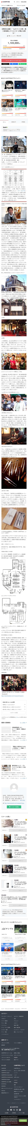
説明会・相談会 (17, 1053)
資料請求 (3, 1045)
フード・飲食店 (4, 1020)
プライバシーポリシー (18, 1087)
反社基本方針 (16, 1093)
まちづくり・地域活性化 (18, 1016)
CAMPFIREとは (17, 1068)
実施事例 (15, 1057)
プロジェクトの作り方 (5, 1057)
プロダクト (3, 1018)
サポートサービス (17, 1055)
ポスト (6, 64)
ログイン (18, 1)
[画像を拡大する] (12, 826)
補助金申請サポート (5, 1092)
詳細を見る (4, 830)
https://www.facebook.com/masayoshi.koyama (12, 696)
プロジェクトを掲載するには (7, 5)
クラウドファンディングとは (7, 1055)
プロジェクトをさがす (9, 1008)
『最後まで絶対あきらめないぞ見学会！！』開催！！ (19, 747)
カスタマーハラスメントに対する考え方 (20, 1096)
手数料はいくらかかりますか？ (9, 704)
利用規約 (15, 1082)
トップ (2, 1008)
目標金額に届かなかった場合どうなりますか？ (12, 707)
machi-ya (3, 1090)
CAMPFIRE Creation (5, 1072)
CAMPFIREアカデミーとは (6, 1053)
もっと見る (22, 722)
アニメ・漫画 (4, 1023)
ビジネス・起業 (4, 1029)
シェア (14, 64)
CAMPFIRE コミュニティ (6, 1070)
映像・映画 (16, 1025)
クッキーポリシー (17, 1099)
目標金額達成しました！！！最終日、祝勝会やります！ (19, 729)
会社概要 (6, 1112)
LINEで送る (23, 64)
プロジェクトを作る (5, 1042)
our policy (9, 1124)
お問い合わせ (16, 1077)
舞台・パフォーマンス (18, 1032)
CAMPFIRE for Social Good (6, 1075)
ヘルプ (15, 1075)
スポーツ (15, 1023)
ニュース (15, 1072)
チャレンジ (16, 1020)
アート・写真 (4, 1032)
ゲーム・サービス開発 (5, 1027)
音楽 (15, 1018)
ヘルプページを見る (14, 712)
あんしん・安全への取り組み (19, 1070)
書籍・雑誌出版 (17, 1027)
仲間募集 (23, 121)
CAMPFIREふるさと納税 (6, 1081)
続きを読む (22, 800)
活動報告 (13, 121)
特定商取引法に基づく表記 (19, 1089)
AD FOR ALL (3, 1083)
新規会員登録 (23, 1)
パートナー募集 (21, 1112)
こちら (17, 717)
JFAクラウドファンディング (6, 1088)
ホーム (4, 122)
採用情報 (14, 1112)
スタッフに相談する (18, 1042)
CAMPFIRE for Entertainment (7, 1077)
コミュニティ (13, 36)
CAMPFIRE (3, 1068)
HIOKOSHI (3, 1086)
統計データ (16, 1059)
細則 (15, 1084)
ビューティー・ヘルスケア (19, 1029)
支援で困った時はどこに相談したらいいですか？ (12, 709)
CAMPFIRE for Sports (5, 1079)
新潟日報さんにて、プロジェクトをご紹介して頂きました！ (19, 767)
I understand (23, 1120)
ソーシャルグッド (4, 1034)
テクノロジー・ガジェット (6, 1016)
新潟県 (19, 36)
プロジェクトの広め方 (5, 1059)
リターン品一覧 (21, 190)
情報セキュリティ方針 (18, 1091)
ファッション (4, 1025)
